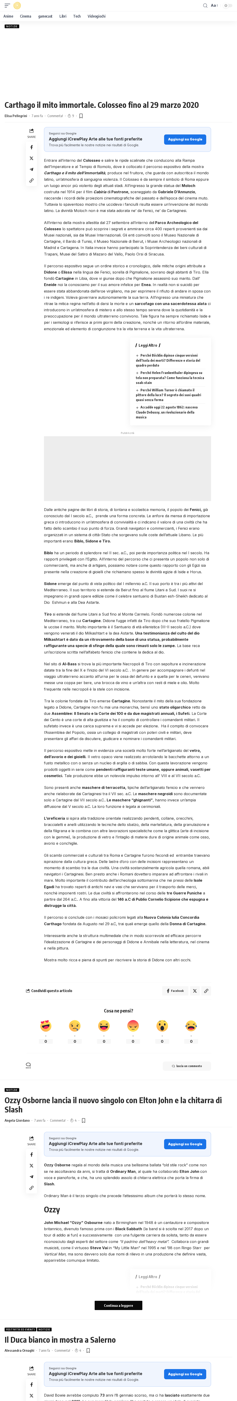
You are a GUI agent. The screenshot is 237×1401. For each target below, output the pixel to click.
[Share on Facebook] (31, 147)
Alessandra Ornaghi (19, 1350)
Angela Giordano (17, 1120)
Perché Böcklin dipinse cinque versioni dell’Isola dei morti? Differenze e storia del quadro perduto (168, 360)
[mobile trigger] (8, 5)
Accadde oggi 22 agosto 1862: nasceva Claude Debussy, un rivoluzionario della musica (167, 412)
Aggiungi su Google (185, 139)
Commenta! (55, 116)
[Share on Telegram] (31, 169)
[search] (205, 5)
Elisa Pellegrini (16, 116)
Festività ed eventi (20, 1329)
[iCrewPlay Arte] (17, 5)
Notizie (12, 26)
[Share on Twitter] (31, 158)
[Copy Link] (31, 180)
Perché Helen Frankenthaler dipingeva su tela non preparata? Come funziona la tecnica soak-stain (170, 378)
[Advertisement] (118, 64)
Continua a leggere (118, 1305)
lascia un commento (189, 1066)
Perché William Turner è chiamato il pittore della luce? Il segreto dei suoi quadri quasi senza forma (168, 395)
